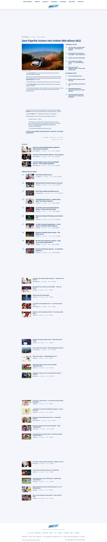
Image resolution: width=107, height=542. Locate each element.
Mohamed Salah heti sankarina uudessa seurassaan (49, 183)
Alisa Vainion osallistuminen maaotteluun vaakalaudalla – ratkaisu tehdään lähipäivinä (46, 426)
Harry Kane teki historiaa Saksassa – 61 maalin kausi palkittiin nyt (49, 249)
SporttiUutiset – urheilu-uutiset (29, 536)
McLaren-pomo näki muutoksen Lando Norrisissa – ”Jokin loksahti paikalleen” (47, 418)
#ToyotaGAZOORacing (43, 124)
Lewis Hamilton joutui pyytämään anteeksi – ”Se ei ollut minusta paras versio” (47, 304)
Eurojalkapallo (38, 532)
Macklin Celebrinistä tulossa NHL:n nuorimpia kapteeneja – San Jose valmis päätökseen (47, 487)
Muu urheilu (72, 1)
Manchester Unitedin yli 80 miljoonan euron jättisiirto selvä (49, 216)
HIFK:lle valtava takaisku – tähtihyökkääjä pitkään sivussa (45, 356)
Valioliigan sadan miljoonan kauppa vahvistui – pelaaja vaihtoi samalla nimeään (47, 340)
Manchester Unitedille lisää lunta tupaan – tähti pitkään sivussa (48, 233)
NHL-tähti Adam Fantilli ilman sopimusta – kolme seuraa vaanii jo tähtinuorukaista (48, 241)
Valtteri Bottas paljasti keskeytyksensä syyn (47, 191)
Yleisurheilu (54, 1)
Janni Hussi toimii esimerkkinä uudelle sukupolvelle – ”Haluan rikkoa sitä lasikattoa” (46, 148)
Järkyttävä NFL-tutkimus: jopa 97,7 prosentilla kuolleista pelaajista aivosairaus (47, 374)
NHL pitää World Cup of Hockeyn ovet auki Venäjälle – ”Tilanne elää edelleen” (47, 287)
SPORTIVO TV (81, 1)
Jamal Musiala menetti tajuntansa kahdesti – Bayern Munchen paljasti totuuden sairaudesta (47, 435)
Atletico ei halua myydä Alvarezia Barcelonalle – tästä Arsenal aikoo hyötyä (47, 496)
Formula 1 (51, 532)
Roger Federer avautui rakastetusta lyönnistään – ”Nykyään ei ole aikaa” (48, 461)
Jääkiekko (37, 1)
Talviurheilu (63, 1)
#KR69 (36, 124)
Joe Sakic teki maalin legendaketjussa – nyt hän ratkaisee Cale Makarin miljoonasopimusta (48, 225)
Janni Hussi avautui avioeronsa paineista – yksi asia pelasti (48, 154)
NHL (28, 532)
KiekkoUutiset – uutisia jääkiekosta (44, 536)
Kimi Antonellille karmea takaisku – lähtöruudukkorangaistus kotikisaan (48, 348)
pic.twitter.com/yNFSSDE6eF (34, 126)
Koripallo (60, 532)
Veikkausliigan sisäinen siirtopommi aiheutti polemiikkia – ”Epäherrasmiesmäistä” (45, 365)
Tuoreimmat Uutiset (71, 44)
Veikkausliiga (45, 532)
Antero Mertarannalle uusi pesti (44, 175)
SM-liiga (31, 532)
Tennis (71, 532)
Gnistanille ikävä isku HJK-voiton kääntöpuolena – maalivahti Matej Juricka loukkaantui (47, 479)
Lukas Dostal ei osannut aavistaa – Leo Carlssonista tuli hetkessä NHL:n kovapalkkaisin (48, 401)
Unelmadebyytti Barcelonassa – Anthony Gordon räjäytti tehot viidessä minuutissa (48, 200)
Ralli (56, 532)
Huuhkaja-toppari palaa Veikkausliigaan (41, 295)
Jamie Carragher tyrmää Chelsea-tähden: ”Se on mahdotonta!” (46, 470)
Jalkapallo (45, 1)
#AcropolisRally (52, 124)
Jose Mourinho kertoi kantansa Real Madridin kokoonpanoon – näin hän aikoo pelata (48, 409)
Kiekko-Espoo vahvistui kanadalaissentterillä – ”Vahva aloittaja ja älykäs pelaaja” (48, 312)
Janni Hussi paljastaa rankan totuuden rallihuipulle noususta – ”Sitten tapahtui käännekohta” (46, 162)
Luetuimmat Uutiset (71, 73)
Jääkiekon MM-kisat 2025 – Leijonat (59, 536)
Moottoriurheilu (27, 1)
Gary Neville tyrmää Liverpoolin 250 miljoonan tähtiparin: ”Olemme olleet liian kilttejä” (47, 208)
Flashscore (82, 536)
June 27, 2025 (48, 128)
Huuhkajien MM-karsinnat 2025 (73, 536)
